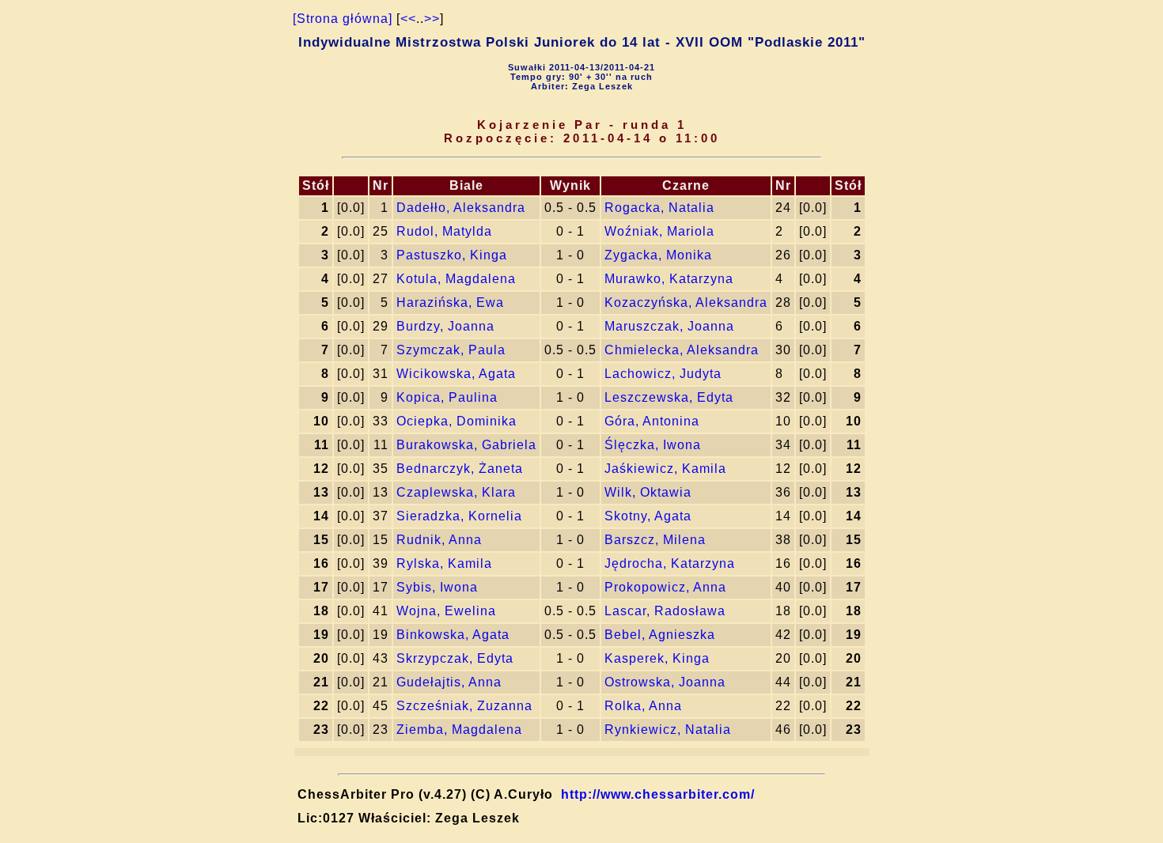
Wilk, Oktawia (647, 492)
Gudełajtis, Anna (449, 682)
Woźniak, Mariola (659, 231)
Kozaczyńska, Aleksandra (685, 302)
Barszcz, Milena (655, 539)
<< (408, 18)
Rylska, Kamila (444, 563)
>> (432, 18)
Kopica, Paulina (447, 397)
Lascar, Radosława (664, 611)
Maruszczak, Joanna (669, 326)
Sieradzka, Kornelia (459, 516)
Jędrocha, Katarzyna (669, 563)
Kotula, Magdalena (456, 278)
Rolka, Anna (643, 706)
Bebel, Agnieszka (659, 634)
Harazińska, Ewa (450, 302)
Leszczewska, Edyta (668, 397)
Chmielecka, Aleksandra (681, 350)
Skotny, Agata (647, 516)
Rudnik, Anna (439, 539)
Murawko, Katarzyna (668, 278)
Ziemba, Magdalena (459, 729)
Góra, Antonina (651, 421)
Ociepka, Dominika (456, 421)
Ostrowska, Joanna (664, 682)
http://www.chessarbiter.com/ (658, 794)
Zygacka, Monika (658, 255)
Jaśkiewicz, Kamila (665, 468)
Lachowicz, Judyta (663, 373)
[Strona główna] (342, 18)
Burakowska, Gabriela (466, 445)
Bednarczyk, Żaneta (459, 468)
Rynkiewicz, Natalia (667, 729)
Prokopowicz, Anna (665, 587)
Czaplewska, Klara (456, 492)
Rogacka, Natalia (659, 207)
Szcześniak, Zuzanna (464, 706)
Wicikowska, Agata (456, 373)
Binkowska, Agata (453, 634)
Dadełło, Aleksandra (460, 207)
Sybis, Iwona (437, 587)
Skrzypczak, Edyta (454, 658)
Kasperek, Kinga (657, 658)
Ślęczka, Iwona (652, 445)
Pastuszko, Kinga (451, 255)
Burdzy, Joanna (445, 326)
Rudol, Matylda (444, 231)
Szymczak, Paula (451, 350)
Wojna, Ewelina (446, 611)
